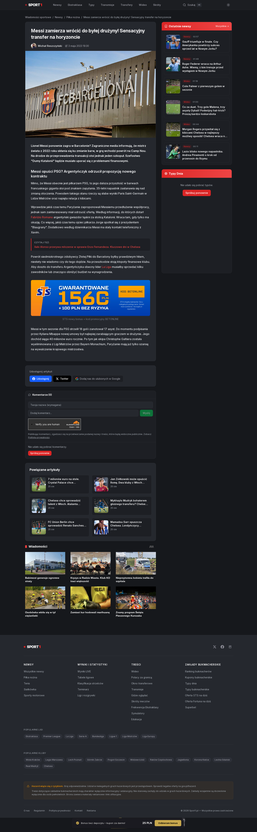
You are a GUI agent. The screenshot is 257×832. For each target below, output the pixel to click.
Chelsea (48, 766)
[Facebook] (222, 647)
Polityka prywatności (59, 810)
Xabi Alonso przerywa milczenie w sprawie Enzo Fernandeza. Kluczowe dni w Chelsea (87, 246)
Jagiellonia (183, 759)
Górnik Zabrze (94, 759)
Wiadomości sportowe (38, 17)
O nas (27, 810)
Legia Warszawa (54, 759)
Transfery (127, 4)
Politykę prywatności (39, 437)
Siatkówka (30, 689)
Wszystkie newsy (34, 671)
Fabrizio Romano (42, 217)
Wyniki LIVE (84, 671)
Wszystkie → (222, 26)
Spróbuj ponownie (39, 453)
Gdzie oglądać (139, 695)
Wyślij (146, 413)
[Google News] (230, 647)
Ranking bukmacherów (198, 671)
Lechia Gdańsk (222, 759)
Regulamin (39, 810)
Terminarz (83, 689)
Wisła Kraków (33, 759)
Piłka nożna (73, 17)
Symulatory (137, 713)
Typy (91, 4)
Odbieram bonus (168, 823)
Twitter (64, 378)
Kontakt (79, 810)
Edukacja (136, 719)
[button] (90, 298)
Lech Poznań (75, 759)
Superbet (190, 707)
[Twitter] (214, 647)
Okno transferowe (141, 683)
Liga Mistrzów (129, 736)
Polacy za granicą (141, 677)
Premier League (51, 736)
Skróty (157, 4)
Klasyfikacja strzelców (90, 683)
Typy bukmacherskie (197, 689)
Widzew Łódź (137, 759)
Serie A (83, 736)
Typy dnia (191, 683)
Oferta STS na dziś (196, 695)
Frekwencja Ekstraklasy (145, 707)
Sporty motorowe (34, 695)
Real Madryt (32, 766)
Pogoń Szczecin (116, 759)
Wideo (143, 4)
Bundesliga (98, 736)
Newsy (57, 4)
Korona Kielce (201, 759)
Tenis (27, 683)
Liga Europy (149, 736)
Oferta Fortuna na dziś (198, 701)
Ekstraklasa (75, 4)
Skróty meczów (140, 701)
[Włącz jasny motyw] (228, 4)
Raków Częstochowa (161, 759)
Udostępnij (43, 378)
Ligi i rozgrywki (86, 695)
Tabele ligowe (86, 677)
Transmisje (107, 4)
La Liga (106, 267)
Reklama (91, 810)
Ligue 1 (113, 736)
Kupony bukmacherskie (198, 677)
